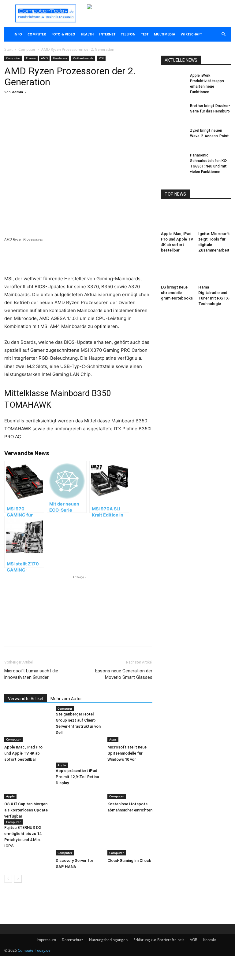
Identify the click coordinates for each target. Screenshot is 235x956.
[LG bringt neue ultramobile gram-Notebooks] (177, 271)
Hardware (60, 58)
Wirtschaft (191, 34)
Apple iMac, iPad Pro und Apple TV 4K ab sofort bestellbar (23, 753)
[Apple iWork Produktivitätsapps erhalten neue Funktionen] (173, 81)
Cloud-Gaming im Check (129, 860)
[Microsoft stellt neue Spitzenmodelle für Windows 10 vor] (129, 726)
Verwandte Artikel (25, 698)
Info (17, 34)
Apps (113, 739)
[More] (76, 116)
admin (17, 92)
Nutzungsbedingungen (108, 939)
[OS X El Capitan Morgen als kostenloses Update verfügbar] (26, 783)
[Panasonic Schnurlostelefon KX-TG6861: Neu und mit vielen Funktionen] (173, 161)
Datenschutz (72, 939)
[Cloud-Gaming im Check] (129, 840)
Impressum (46, 939)
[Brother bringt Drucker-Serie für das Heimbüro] (173, 111)
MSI (101, 58)
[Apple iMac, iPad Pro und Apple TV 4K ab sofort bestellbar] (26, 726)
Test (144, 34)
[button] (223, 34)
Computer (37, 34)
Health (87, 34)
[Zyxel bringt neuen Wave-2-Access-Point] (173, 136)
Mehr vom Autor (66, 698)
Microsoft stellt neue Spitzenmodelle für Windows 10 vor (127, 753)
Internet (107, 34)
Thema (31, 58)
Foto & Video (63, 34)
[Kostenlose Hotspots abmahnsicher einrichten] (129, 783)
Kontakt (209, 939)
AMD (44, 58)
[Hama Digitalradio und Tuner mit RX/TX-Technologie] (214, 271)
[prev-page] (8, 879)
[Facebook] (48, 116)
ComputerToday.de (34, 950)
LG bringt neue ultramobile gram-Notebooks (177, 292)
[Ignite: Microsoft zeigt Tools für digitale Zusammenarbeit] (214, 218)
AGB (193, 939)
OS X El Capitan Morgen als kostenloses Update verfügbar (26, 810)
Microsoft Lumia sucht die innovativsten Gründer (31, 674)
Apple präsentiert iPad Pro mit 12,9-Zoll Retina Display (77, 776)
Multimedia (164, 34)
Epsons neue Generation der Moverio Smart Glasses (123, 674)
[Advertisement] (78, 259)
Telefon (128, 34)
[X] (62, 116)
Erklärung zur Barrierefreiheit (158, 939)
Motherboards (83, 58)
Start (8, 49)
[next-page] (18, 879)
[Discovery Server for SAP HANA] (78, 840)
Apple (10, 796)
